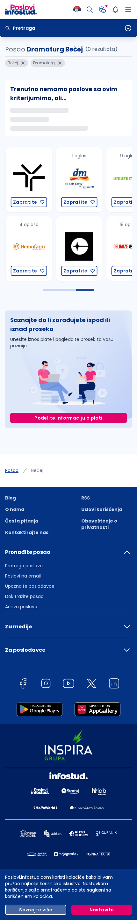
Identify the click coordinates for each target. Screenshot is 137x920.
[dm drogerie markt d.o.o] (77, 179)
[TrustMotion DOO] (27, 179)
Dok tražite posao (24, 596)
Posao (11, 470)
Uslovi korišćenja (101, 509)
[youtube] (68, 684)
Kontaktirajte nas (26, 532)
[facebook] (23, 684)
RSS (85, 498)
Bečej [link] (37, 470)
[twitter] (91, 684)
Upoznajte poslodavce (29, 586)
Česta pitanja (21, 521)
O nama (14, 509)
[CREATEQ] (77, 248)
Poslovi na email (23, 576)
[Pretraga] (89, 9)
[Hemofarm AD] (27, 248)
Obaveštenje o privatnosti (99, 524)
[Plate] (102, 9)
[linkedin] (114, 684)
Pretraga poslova (24, 565)
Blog (10, 498)
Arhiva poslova (21, 606)
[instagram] (46, 684)
